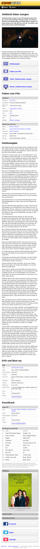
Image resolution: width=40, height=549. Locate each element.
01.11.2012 (12, 100)
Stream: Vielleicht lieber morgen (21, 86)
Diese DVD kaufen (16, 396)
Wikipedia (26, 464)
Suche (13, 7)
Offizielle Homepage (15, 120)
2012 (11, 113)
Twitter (11, 532)
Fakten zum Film (15, 71)
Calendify (12, 539)
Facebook (12, 524)
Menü (6, 7)
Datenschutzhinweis (13, 546)
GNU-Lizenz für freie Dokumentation (18, 466)
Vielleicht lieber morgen (17, 367)
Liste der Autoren (24, 467)
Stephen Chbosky (13, 131)
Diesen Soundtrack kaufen (18, 423)
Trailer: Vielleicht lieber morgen (20, 79)
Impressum (4, 546)
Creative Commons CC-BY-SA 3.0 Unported (18, 466)
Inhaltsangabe (15, 64)
